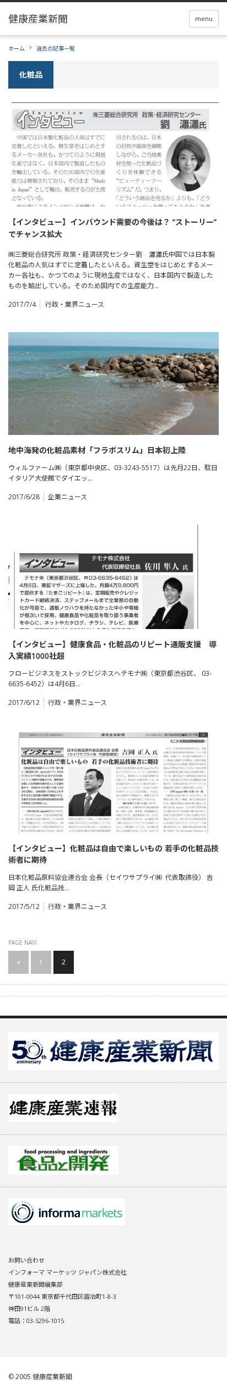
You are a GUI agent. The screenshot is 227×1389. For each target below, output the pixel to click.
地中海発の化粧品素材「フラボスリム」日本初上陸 (97, 450)
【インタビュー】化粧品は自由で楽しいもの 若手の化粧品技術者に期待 (113, 854)
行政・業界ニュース (74, 304)
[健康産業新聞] (38, 19)
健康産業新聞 (52, 1376)
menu (204, 18)
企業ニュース (67, 496)
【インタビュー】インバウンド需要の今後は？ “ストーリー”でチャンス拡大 (112, 228)
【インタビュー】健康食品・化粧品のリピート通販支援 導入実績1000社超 (112, 650)
